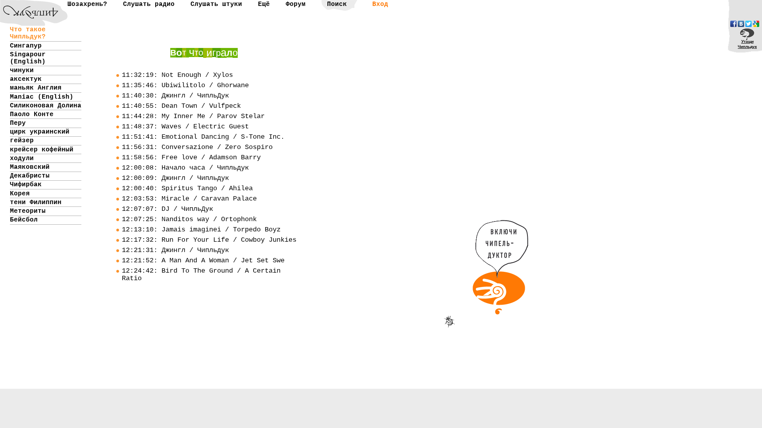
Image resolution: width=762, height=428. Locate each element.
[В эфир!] (501, 309)
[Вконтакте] (741, 24)
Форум (296, 4)
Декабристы (30, 176)
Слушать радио (149, 4)
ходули (22, 158)
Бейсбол (24, 220)
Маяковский (30, 167)
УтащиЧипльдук (747, 44)
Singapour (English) (28, 58)
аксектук (26, 79)
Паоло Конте (32, 114)
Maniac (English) (41, 97)
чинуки (22, 70)
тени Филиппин (36, 202)
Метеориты (28, 211)
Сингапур (26, 46)
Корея (20, 193)
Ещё (264, 4)
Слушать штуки (216, 4)
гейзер (22, 140)
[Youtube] (756, 24)
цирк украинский (39, 132)
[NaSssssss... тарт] (26, 6)
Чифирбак (26, 184)
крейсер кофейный (41, 149)
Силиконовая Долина (45, 105)
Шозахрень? (87, 4)
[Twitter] (748, 24)
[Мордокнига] (733, 24)
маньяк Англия (36, 88)
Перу (18, 123)
